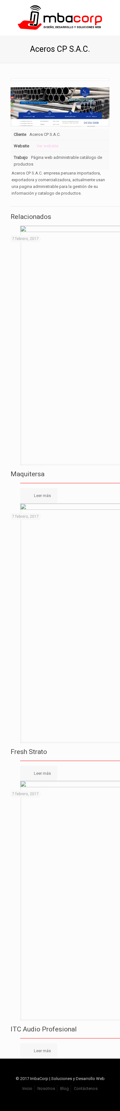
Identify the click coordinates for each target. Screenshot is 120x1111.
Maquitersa (27, 474)
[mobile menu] (111, 12)
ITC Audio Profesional (44, 1029)
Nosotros (46, 1088)
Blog (64, 1088)
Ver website (47, 146)
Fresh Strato (29, 752)
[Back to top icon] (60, 1071)
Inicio (27, 1088)
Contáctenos (86, 1088)
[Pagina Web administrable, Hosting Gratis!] (60, 17)
